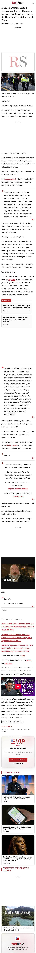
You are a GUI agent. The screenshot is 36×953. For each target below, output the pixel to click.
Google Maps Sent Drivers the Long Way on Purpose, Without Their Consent (17, 828)
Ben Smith (6, 831)
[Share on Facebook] (10, 721)
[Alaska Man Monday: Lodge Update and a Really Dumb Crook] (18, 915)
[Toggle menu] (3, 3)
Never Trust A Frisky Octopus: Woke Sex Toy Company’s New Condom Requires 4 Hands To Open (17, 627)
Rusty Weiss (6, 863)
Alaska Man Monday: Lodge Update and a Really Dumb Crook (18, 929)
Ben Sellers (6, 801)
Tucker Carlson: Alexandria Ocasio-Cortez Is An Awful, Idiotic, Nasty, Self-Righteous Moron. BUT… (16, 638)
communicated (10, 179)
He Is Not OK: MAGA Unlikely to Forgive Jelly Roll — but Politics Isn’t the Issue (16, 798)
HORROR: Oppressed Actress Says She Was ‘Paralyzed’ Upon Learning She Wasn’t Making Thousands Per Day (17, 648)
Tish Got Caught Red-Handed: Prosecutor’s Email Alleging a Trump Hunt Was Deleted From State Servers (17, 858)
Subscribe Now (18, 763)
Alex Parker (5, 24)
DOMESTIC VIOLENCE (8, 729)
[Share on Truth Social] (6, 721)
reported (11, 279)
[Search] (33, 3)
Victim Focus (11, 445)
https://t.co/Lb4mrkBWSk (18, 489)
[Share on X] (2, 721)
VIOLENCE (4, 731)
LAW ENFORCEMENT (23, 729)
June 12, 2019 (18, 496)
